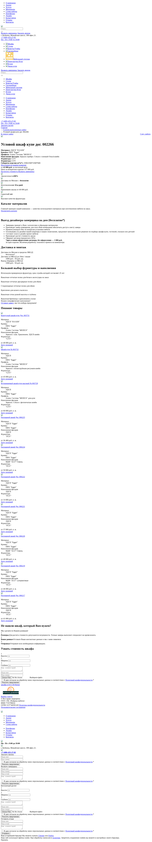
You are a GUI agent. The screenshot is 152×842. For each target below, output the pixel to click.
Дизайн (9, 16)
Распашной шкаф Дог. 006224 (13, 447)
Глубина (4, 665)
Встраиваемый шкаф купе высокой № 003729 (19, 383)
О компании (11, 3)
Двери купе (12, 66)
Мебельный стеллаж (21, 59)
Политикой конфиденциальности (79, 680)
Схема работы (11, 11)
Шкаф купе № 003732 (10, 349)
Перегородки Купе (15, 61)
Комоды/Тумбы (14, 49)
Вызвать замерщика (9, 33)
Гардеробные (13, 51)
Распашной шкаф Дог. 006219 (13, 566)
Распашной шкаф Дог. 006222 (13, 477)
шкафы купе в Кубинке (10, 685)
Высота (4, 656)
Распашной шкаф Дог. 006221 (13, 506)
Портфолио (10, 14)
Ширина (4, 661)
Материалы (10, 9)
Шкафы (11, 44)
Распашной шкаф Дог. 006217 (13, 596)
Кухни (10, 64)
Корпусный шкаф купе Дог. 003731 (15, 315)
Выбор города (6, 697)
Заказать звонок (23, 33)
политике (56, 838)
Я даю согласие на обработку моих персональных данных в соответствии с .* (49, 680)
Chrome (41, 836)
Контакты (10, 22)
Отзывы (9, 20)
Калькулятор (11, 18)
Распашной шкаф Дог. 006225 (13, 417)
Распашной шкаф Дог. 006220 (13, 536)
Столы (10, 46)
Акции (8, 5)
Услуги (8, 7)
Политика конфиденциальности (32, 705)
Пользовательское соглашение (13, 707)
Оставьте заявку (7, 303)
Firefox (51, 836)
